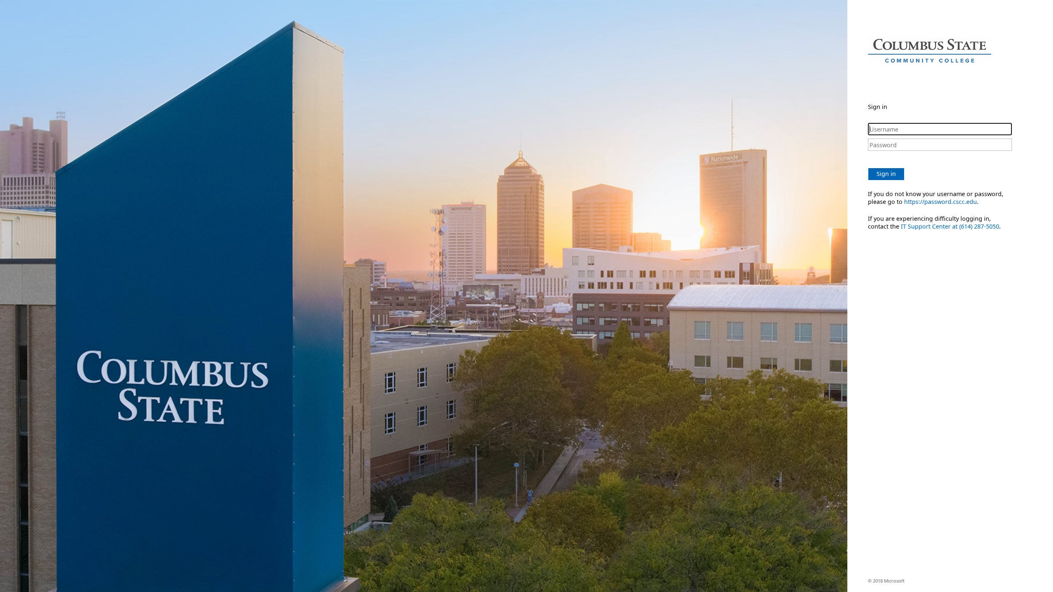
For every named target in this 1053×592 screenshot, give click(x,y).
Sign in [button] (886, 174)
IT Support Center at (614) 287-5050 (950, 226)
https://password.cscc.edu (940, 202)
